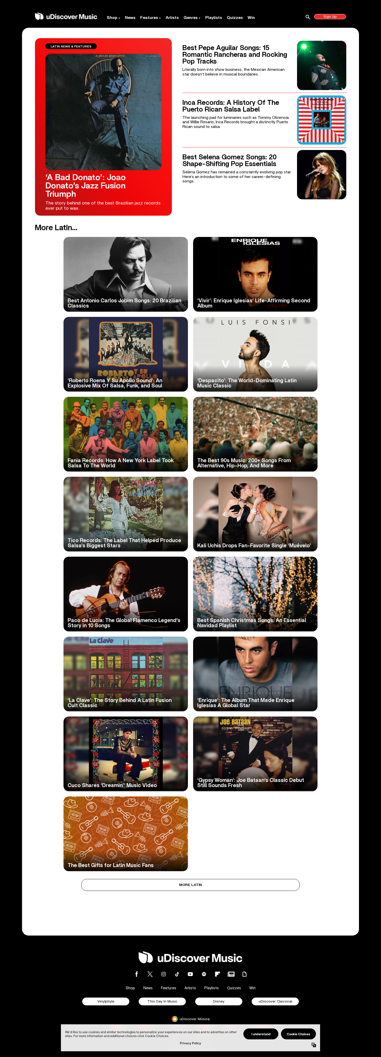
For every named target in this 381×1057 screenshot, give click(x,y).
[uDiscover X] (150, 974)
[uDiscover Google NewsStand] (231, 974)
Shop (112, 18)
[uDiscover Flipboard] (217, 974)
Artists (172, 18)
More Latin (190, 885)
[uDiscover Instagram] (163, 974)
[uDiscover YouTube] (190, 974)
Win (251, 18)
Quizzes (235, 18)
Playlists (213, 18)
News (130, 18)
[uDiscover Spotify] (204, 974)
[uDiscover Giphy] (244, 974)
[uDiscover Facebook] (136, 974)
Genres (191, 18)
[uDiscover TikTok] (177, 974)
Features (149, 18)
